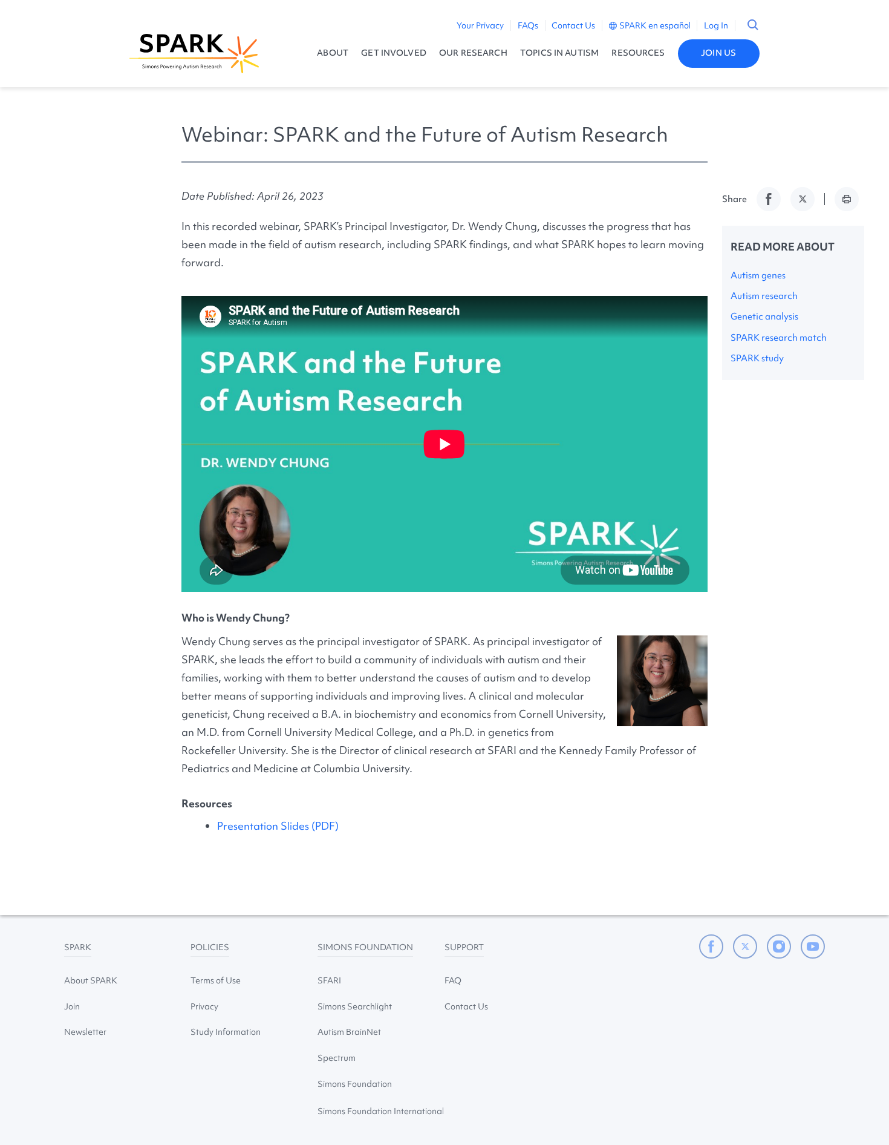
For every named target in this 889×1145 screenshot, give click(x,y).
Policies (209, 947)
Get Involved (393, 52)
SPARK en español (655, 25)
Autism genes (758, 275)
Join (72, 1006)
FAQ (452, 980)
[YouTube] (813, 946)
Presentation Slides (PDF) (278, 826)
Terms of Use (215, 980)
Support (464, 947)
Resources (638, 52)
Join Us (718, 52)
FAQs (528, 25)
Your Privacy (480, 25)
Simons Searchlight (355, 1006)
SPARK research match (779, 338)
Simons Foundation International (381, 1111)
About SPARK (90, 980)
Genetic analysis (764, 316)
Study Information (225, 1031)
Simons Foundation (365, 947)
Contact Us (573, 25)
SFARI (329, 980)
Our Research (473, 52)
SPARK (77, 947)
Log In (716, 25)
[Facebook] (711, 946)
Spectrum (337, 1057)
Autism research (764, 296)
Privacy (204, 1006)
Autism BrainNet (349, 1031)
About (332, 52)
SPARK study (757, 358)
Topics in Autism (559, 52)
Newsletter (85, 1031)
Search (752, 24)
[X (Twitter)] (745, 946)
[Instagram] (779, 946)
